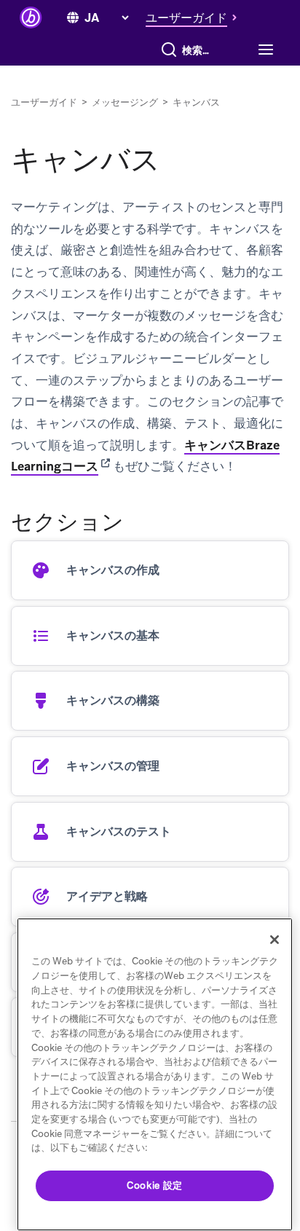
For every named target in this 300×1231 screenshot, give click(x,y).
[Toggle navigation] (264, 50)
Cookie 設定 (155, 1185)
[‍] (73, 18)
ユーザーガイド (44, 102)
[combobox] (199, 50)
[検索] (169, 50)
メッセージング (125, 102)
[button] (195, 17)
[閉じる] (274, 940)
